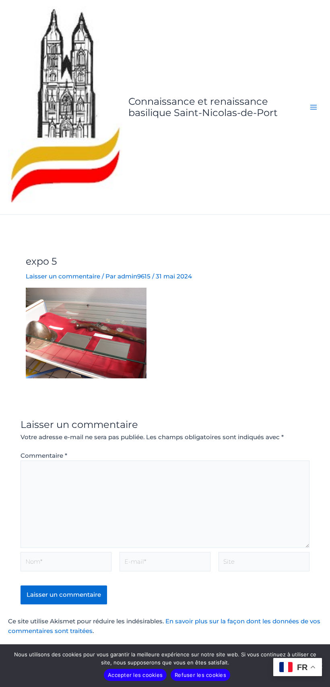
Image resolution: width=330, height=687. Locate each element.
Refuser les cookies (200, 675)
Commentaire (44, 455)
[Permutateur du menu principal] (313, 107)
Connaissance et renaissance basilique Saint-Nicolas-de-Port (203, 106)
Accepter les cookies (135, 675)
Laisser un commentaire (63, 276)
